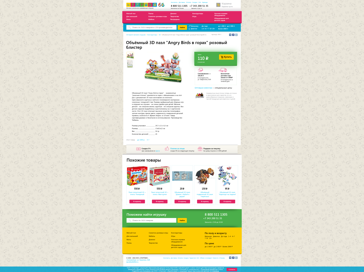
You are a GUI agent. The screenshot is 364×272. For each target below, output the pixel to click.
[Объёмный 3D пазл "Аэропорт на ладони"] (227, 176)
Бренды (205, 2)
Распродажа (175, 19)
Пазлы (150, 13)
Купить (228, 56)
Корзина (226, 3)
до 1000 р (140, 140)
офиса (157, 151)
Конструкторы (197, 13)
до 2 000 (231, 26)
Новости (215, 258)
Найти (182, 27)
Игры (194, 16)
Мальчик (208, 236)
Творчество (174, 16)
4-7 (148, 140)
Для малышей (131, 16)
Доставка (182, 2)
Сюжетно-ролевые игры (157, 16)
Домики (173, 13)
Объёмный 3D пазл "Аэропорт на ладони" (227, 193)
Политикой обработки (209, 269)
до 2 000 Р (217, 247)
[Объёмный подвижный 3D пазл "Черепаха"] (204, 176)
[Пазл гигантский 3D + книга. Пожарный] (137, 176)
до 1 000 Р (208, 247)
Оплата (188, 2)
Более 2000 (223, 29)
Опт (199, 2)
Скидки (194, 2)
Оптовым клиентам (203, 88)
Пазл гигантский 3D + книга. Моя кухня (159, 193)
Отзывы (222, 258)
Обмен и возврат (206, 258)
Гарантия (192, 258)
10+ (213, 29)
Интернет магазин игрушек (136, 35)
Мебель (151, 19)
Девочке (194, 29)
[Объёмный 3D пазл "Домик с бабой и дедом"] (182, 176)
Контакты (174, 2)
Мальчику (194, 26)
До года (205, 26)
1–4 (203, 29)
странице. (215, 271)
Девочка (216, 236)
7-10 (209, 29)
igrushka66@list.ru (132, 262)
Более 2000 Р (228, 247)
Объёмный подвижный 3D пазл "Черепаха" (205, 194)
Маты (128, 19)
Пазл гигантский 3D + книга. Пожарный (137, 193)
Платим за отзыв (177, 148)
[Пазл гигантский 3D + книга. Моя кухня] (159, 176)
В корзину (137, 201)
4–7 (206, 29)
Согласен (232, 269)
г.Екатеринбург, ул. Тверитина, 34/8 (138, 260)
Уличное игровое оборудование (220, 14)
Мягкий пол (130, 13)
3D (160, 35)
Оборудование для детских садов (221, 19)
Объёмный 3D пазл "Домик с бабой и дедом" (182, 194)
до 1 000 (222, 26)
